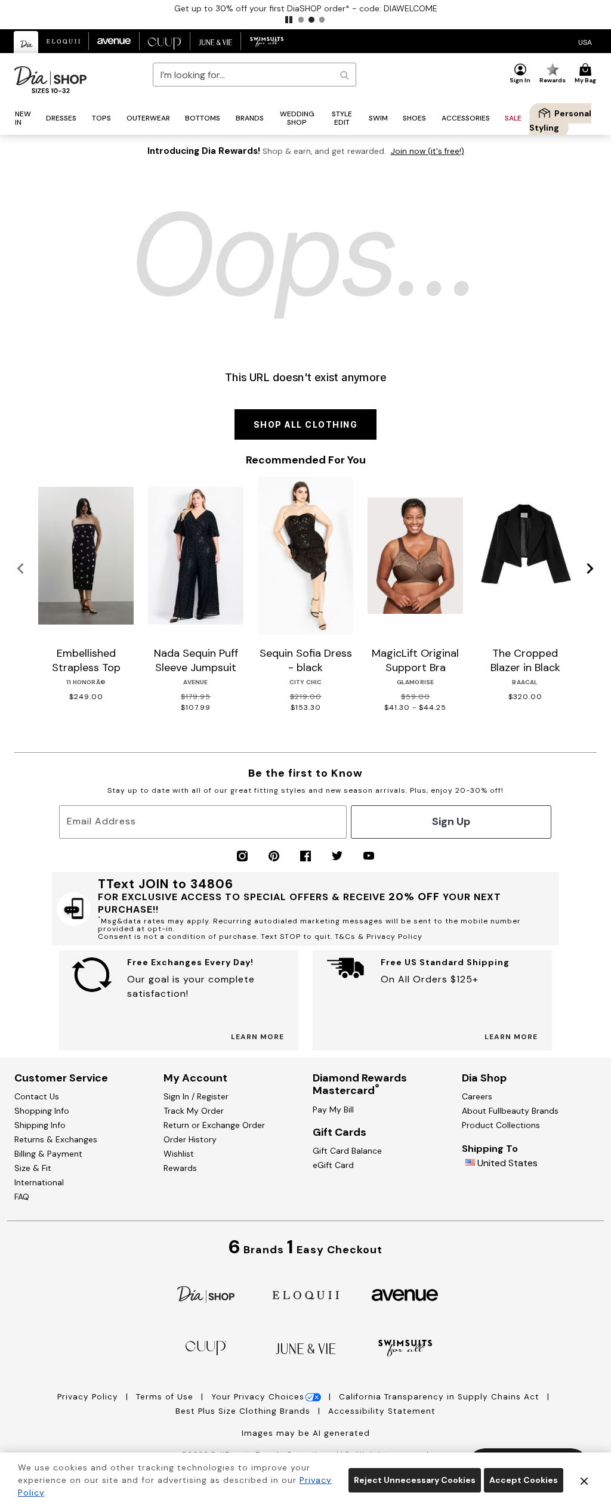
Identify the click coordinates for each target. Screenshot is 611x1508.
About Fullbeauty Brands (510, 1110)
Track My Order (193, 1110)
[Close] (584, 1480)
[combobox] (254, 74)
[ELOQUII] (306, 1293)
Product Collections (501, 1125)
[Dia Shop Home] (50, 80)
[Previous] (20, 569)
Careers (477, 1096)
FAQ (21, 1196)
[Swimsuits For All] (405, 1347)
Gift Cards (339, 1132)
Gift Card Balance (347, 1150)
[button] (289, 19)
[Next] (590, 569)
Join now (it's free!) (427, 151)
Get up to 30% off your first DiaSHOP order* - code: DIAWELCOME (305, 8)
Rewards (180, 1168)
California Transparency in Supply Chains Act (440, 1397)
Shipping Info (40, 1125)
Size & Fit (32, 1168)
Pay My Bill (333, 1109)
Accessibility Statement (382, 1411)
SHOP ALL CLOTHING (306, 424)
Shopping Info (41, 1110)
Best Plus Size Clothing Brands (244, 1411)
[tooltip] (26, 42)
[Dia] (205, 1293)
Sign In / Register (196, 1096)
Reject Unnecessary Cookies (415, 1480)
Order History (190, 1139)
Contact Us (36, 1096)
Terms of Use (166, 1397)
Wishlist (178, 1153)
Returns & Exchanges (55, 1139)
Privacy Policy (89, 1397)
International (39, 1182)
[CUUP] (206, 1347)
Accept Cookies (523, 1480)
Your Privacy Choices (257, 1397)
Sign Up (451, 821)
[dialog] (585, 41)
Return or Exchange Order (214, 1125)
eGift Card (333, 1165)
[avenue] (405, 1294)
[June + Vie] (305, 1348)
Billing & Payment (48, 1153)
